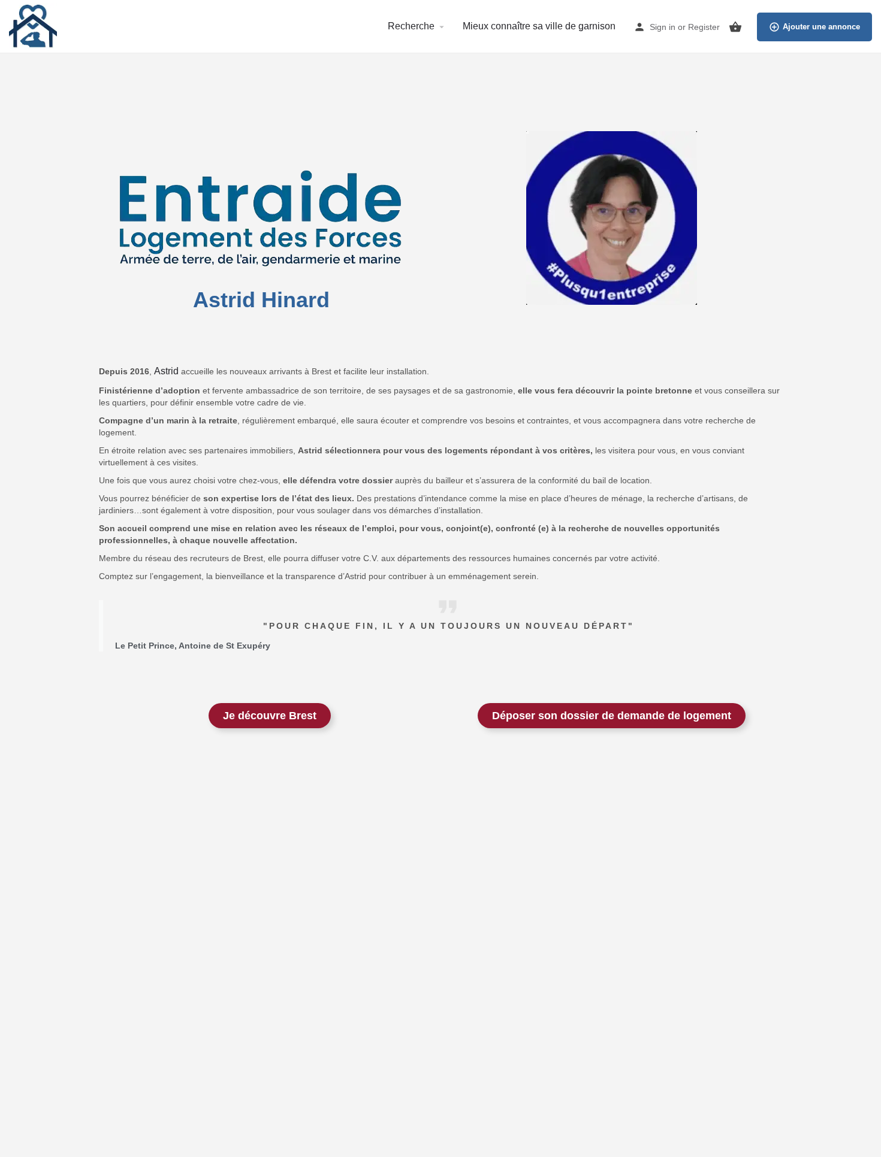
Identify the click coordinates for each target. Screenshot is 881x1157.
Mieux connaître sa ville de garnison (539, 26)
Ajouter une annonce (821, 26)
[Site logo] (34, 26)
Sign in (662, 27)
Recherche (411, 26)
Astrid (166, 371)
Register (704, 27)
